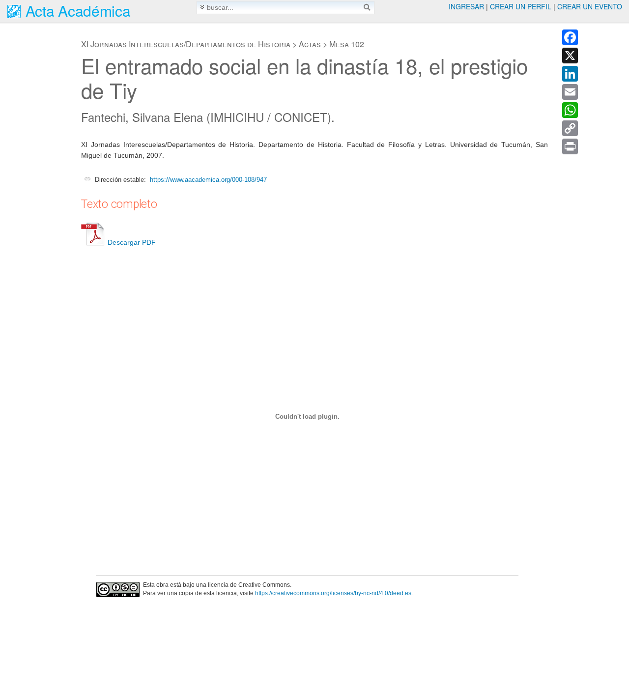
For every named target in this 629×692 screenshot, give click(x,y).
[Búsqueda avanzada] (202, 7)
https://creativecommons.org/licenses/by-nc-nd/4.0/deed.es (333, 593)
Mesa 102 (346, 44)
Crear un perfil (520, 6)
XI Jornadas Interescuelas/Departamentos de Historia (185, 44)
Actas (310, 44)
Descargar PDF (132, 242)
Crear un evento (589, 6)
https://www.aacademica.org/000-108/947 (208, 179)
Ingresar (466, 6)
